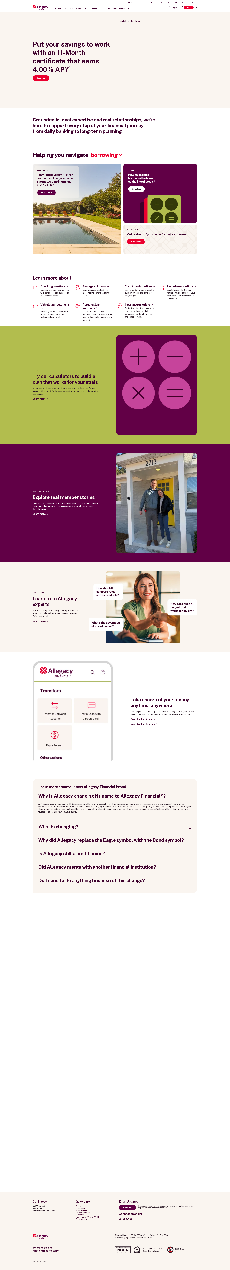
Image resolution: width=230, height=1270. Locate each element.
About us (154, 3)
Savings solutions (94, 286)
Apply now (136, 241)
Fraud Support (81, 1210)
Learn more (46, 192)
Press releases (81, 1219)
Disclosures (80, 1208)
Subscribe (127, 1208)
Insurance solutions (138, 304)
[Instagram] (120, 1219)
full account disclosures (170, 1168)
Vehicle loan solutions (54, 304)
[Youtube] (127, 1219)
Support (185, 3)
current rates (149, 1168)
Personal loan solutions (92, 306)
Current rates (81, 1215)
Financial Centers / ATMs (169, 3)
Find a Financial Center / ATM (87, 1217)
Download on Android (142, 724)
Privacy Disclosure (83, 1213)
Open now (41, 78)
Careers (194, 3)
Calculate (136, 189)
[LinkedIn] (124, 1219)
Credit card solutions (138, 286)
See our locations (43, 976)
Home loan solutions (180, 286)
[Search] (196, 7)
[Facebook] (131, 1219)
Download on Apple (141, 719)
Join (188, 8)
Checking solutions (53, 286)
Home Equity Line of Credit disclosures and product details (84, 1175)
